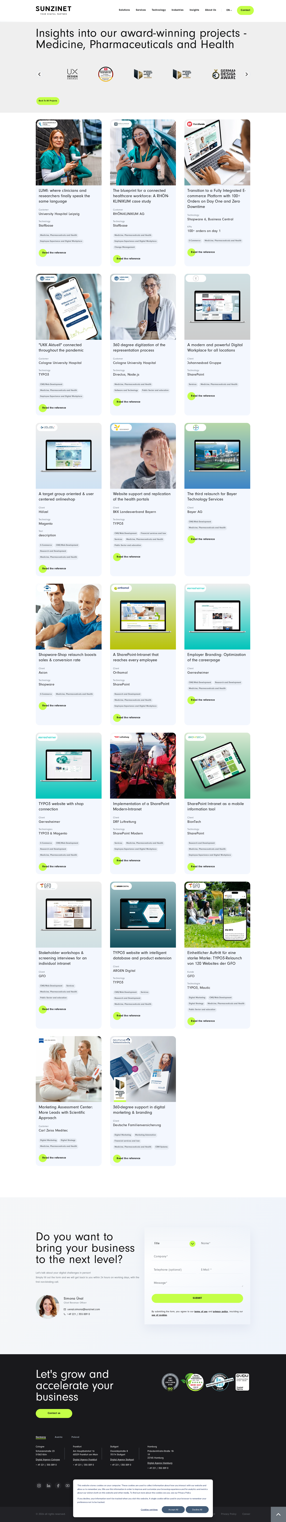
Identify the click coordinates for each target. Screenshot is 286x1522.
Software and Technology (126, 391)
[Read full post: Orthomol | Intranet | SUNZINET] (143, 617)
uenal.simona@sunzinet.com (83, 1309)
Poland (75, 1437)
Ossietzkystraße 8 (119, 1451)
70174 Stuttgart (117, 1455)
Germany (41, 1437)
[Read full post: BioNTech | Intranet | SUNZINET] (217, 766)
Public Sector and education (155, 391)
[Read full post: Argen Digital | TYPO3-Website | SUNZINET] (143, 915)
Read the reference (54, 253)
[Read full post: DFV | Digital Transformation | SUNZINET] (143, 1069)
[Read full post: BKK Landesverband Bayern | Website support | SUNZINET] (143, 456)
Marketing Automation (145, 1135)
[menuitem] (228, 1514)
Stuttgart (114, 1447)
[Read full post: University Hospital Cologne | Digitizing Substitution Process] (143, 307)
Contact (245, 10)
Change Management (125, 247)
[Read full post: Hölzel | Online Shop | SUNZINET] (69, 456)
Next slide (246, 74)
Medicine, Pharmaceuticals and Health (58, 236)
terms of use (201, 1312)
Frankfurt (77, 1447)
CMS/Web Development (51, 385)
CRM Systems (161, 1147)
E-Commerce (194, 241)
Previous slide (39, 74)
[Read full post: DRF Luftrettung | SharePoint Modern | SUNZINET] (143, 766)
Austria (58, 1437)
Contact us (54, 1413)
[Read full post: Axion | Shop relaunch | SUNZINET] (69, 617)
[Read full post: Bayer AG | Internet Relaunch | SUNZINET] (217, 456)
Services (192, 385)
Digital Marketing (197, 998)
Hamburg (152, 1447)
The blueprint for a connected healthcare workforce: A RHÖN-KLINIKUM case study (141, 196)
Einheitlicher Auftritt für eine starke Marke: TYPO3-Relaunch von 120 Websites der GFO (214, 958)
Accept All (173, 1509)
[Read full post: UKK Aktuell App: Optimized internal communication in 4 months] (69, 307)
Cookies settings (149, 1509)
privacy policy (220, 1312)
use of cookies (159, 1315)
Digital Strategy (196, 1004)
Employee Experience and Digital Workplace (61, 241)
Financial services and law (153, 534)
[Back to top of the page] (278, 1514)
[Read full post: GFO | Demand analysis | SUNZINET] (69, 915)
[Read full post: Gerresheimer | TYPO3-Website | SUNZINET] (69, 766)
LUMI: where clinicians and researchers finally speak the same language (64, 196)
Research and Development (53, 551)
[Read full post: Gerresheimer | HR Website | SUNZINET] (217, 617)
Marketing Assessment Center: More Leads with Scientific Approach (66, 1113)
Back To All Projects (48, 101)
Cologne (40, 1447)
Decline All (197, 1509)
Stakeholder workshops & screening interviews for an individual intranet (63, 958)
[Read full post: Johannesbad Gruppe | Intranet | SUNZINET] (217, 307)
